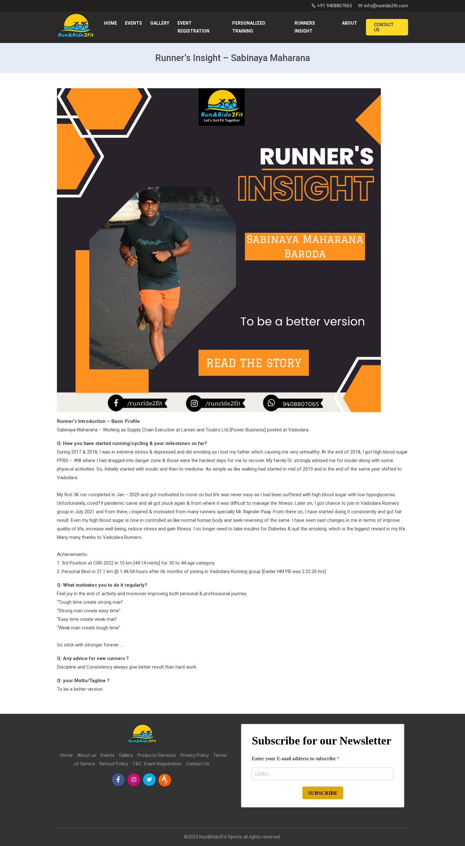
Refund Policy (114, 764)
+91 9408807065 (334, 6)
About (349, 23)
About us (86, 755)
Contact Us (384, 27)
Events (133, 23)
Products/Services (156, 755)
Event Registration (193, 27)
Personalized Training (248, 27)
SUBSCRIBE (323, 793)
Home (110, 23)
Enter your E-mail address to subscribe (294, 758)
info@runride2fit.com (385, 6)
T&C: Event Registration (157, 764)
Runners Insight (304, 27)
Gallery (159, 23)
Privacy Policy (194, 755)
